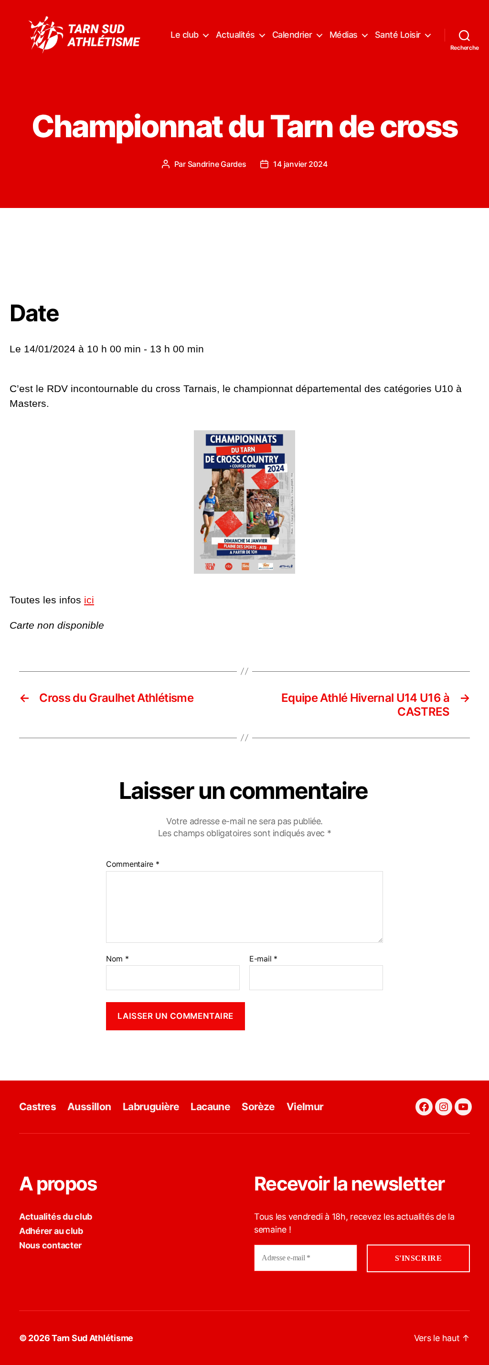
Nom (117, 959)
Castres (37, 1107)
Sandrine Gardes (217, 164)
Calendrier (292, 35)
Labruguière (151, 1107)
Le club (184, 35)
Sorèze (258, 1107)
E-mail (263, 959)
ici (89, 599)
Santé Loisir (398, 35)
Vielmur (305, 1107)
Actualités (235, 35)
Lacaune (210, 1107)
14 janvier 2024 (300, 164)
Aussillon (89, 1107)
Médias (344, 35)
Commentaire (132, 864)
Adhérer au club (51, 1231)
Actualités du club (55, 1217)
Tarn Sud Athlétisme (92, 1338)
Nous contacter (50, 1245)
